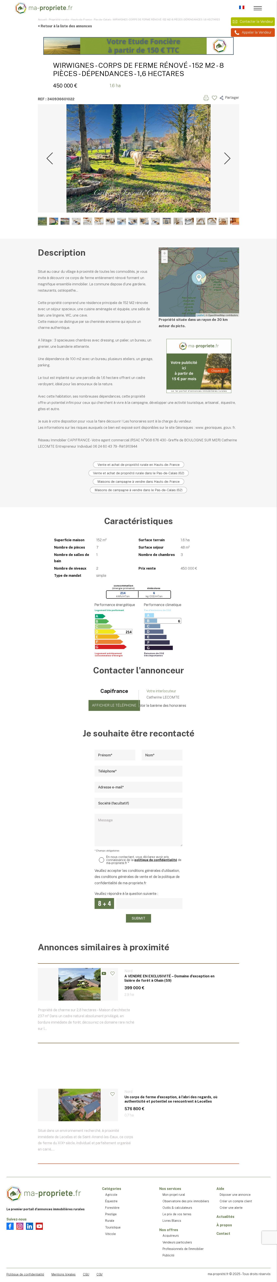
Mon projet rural (174, 1194)
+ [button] (164, 253)
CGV (100, 1274)
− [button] (164, 259)
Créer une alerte (231, 1207)
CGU (86, 1274)
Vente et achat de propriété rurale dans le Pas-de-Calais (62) (138, 473)
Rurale (109, 1220)
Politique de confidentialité (25, 1274)
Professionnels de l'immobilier (183, 1249)
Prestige (111, 1214)
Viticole (110, 1234)
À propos (224, 1225)
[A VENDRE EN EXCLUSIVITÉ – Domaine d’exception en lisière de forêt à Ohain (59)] (138, 1007)
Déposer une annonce (235, 1194)
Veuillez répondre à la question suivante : (126, 894)
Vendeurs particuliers (177, 1242)
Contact (223, 1234)
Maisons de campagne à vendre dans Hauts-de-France (138, 481)
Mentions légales (64, 1274)
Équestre (111, 1201)
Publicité (168, 1255)
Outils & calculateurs (177, 1207)
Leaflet (200, 315)
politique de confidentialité (155, 859)
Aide (220, 1189)
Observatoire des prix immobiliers (186, 1201)
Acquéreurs (171, 1235)
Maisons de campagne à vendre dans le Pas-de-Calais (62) (138, 490)
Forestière (112, 1207)
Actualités (225, 1217)
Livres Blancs (172, 1220)
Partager (231, 98)
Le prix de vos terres (177, 1214)
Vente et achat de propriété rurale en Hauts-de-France (139, 464)
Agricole (111, 1194)
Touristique (113, 1227)
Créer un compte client (236, 1201)
